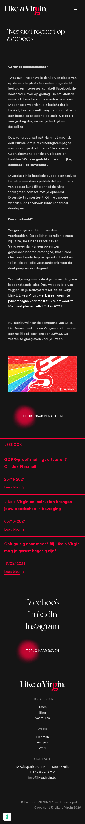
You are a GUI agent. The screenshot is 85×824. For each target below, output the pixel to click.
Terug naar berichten (42, 416)
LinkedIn (42, 613)
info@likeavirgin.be (42, 777)
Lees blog (12, 487)
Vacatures (42, 718)
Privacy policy (70, 802)
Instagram (42, 625)
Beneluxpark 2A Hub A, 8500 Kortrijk (43, 767)
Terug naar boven (42, 650)
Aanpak (42, 742)
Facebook (42, 601)
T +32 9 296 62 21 (42, 772)
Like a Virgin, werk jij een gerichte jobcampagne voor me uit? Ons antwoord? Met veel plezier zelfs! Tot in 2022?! (40, 301)
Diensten (42, 737)
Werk (42, 748)
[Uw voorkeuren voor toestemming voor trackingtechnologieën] (7, 817)
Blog (42, 712)
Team (42, 707)
